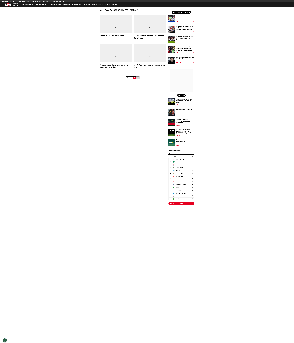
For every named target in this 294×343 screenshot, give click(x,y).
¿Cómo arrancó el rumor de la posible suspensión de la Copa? (114, 66)
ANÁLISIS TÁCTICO (97, 4)
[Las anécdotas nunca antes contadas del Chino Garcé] (150, 27)
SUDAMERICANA (76, 4)
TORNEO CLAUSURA (55, 4)
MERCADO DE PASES (41, 4)
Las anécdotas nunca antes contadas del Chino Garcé (149, 37)
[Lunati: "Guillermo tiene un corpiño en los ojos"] (150, 56)
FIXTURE (114, 4)
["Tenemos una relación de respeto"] (116, 27)
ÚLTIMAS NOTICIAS (27, 4)
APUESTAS (87, 4)
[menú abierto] (3, 5)
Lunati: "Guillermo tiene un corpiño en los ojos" (149, 66)
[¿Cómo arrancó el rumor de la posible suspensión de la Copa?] (116, 56)
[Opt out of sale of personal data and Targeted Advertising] (5, 340)
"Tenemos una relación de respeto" (113, 36)
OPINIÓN (107, 4)
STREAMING (66, 4)
